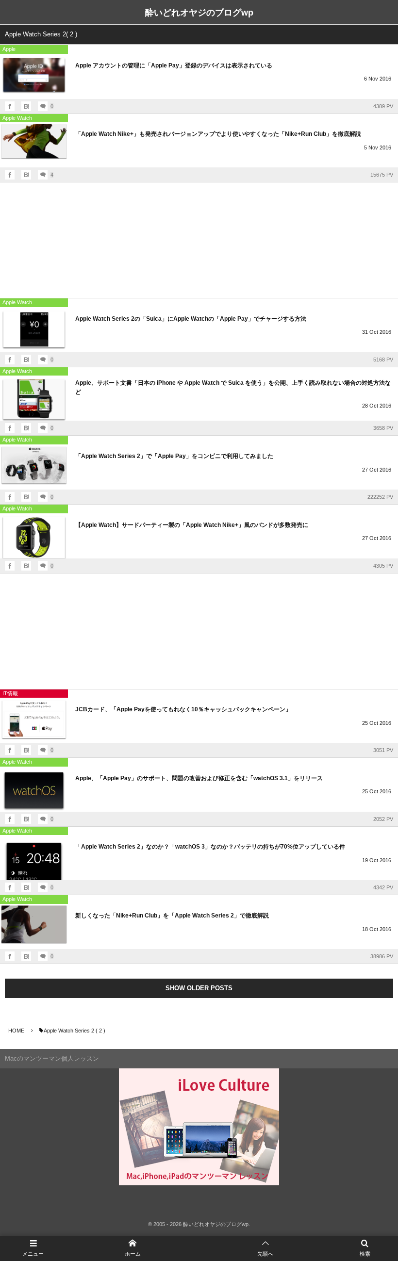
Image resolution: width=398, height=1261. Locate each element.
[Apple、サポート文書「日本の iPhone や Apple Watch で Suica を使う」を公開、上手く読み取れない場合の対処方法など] (34, 398)
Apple (9, 49)
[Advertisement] (199, 240)
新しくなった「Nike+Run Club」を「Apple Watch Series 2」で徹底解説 (172, 915)
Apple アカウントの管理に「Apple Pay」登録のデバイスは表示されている (173, 65)
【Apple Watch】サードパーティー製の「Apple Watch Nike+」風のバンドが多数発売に (191, 525)
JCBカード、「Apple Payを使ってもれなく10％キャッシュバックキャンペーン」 (183, 709)
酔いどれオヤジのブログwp (199, 12)
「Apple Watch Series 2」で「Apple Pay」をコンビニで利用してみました (174, 456)
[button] (265, 1248)
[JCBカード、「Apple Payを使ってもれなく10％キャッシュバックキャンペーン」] (34, 720)
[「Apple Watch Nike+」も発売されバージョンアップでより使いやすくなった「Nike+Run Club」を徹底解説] (34, 144)
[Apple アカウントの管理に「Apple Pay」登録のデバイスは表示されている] (34, 76)
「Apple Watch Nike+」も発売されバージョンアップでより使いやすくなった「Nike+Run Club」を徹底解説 (218, 134)
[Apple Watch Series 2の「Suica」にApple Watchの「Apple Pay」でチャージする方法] (34, 329)
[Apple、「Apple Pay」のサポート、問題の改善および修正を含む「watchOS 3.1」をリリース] (34, 789)
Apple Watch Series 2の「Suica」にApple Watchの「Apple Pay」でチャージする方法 (190, 318)
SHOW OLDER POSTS (199, 988)
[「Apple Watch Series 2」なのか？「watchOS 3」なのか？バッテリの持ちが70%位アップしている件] (34, 857)
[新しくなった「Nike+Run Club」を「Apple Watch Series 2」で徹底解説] (34, 926)
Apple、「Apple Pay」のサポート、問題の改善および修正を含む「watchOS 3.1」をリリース (199, 778)
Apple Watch (17, 118)
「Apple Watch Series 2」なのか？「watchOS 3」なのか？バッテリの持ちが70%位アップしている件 (210, 846)
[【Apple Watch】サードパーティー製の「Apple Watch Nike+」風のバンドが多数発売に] (34, 535)
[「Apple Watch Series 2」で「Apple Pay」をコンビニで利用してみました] (34, 467)
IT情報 (10, 693)
